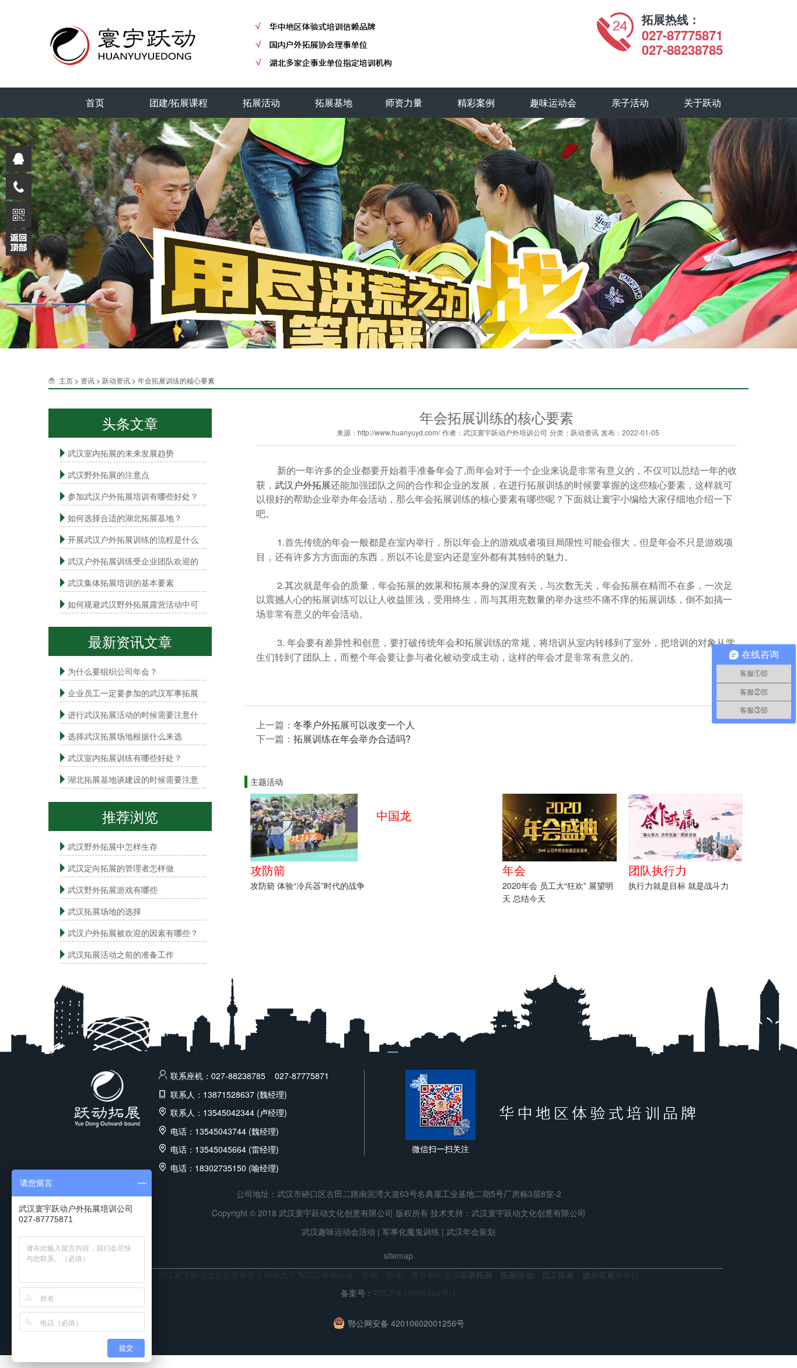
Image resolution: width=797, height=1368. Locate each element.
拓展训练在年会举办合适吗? (352, 738)
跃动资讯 (116, 380)
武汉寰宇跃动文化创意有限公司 (528, 1213)
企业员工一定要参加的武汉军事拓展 (133, 693)
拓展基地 (333, 102)
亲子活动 (630, 102)
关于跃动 (702, 102)
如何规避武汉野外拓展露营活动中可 (133, 604)
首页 (95, 102)
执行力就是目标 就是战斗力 (678, 885)
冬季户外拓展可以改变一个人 (354, 724)
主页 (66, 380)
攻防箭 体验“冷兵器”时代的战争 (307, 885)
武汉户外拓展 (303, 484)
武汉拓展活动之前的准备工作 (121, 954)
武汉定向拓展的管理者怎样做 (121, 868)
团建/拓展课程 (178, 102)
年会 (514, 869)
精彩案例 (476, 102)
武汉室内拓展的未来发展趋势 (121, 453)
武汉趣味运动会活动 (338, 1231)
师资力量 (403, 102)
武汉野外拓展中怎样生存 (113, 846)
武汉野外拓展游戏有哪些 (113, 889)
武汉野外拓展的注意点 (108, 474)
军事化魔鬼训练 (410, 1231)
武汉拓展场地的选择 (104, 911)
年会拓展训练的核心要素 (176, 380)
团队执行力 (657, 869)
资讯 (88, 380)
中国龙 (393, 815)
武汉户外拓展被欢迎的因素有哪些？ (133, 932)
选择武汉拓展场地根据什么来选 (125, 736)
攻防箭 (267, 869)
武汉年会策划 (470, 1231)
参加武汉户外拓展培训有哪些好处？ (133, 496)
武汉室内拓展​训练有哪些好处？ (125, 757)
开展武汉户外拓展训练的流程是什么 (133, 539)
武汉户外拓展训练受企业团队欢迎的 (133, 561)
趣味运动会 (553, 102)
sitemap (398, 1255)
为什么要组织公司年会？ (113, 671)
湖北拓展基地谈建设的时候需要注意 (133, 779)
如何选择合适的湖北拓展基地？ (125, 518)
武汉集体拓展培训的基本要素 (121, 582)
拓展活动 (261, 102)
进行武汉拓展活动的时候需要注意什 (133, 714)
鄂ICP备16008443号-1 (414, 1293)
